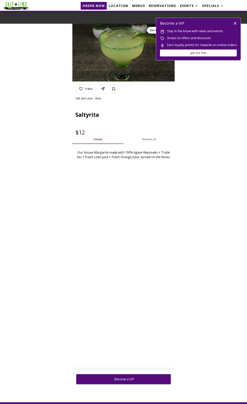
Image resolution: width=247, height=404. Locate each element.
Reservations (162, 6)
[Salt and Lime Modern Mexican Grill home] (20, 6)
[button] (189, 6)
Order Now (94, 6)
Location (118, 6)
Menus (138, 6)
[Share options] (103, 89)
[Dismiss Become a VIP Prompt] (235, 23)
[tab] (98, 139)
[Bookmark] (113, 89)
